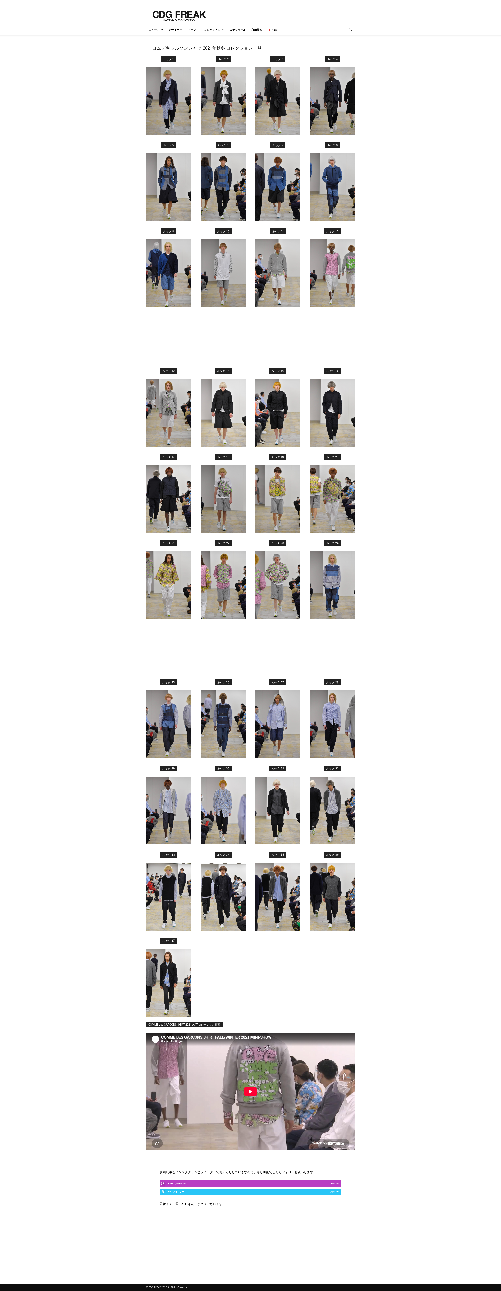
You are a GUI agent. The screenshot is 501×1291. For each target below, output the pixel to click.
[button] (350, 30)
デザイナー (175, 30)
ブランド (193, 30)
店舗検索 (256, 30)
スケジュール (237, 30)
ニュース (154, 30)
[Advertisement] (250, 338)
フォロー (334, 1183)
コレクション (212, 30)
